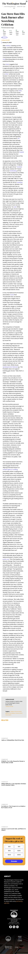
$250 (19, 850)
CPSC (20, 91)
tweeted (19, 167)
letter (6, 74)
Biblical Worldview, (10, 713)
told (4, 59)
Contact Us (17, 923)
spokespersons (7, 367)
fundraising (13, 171)
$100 (9, 850)
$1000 (19, 855)
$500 (9, 855)
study (7, 64)
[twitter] (10, 33)
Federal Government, (16, 711)
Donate (14, 861)
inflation (8, 45)
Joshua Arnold (5, 40)
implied (21, 152)
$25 (9, 846)
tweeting (19, 182)
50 (19, 138)
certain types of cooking (10, 469)
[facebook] (4, 33)
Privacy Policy (11, 923)
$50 (19, 846)
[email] (17, 33)
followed (15, 367)
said (15, 207)
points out (6, 559)
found (12, 295)
